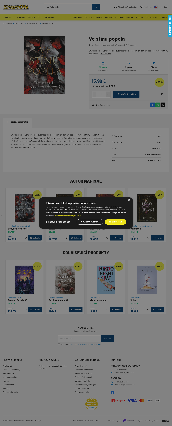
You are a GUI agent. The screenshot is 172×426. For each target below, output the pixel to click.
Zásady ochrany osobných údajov (68, 215)
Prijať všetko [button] (115, 222)
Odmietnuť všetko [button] (90, 222)
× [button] (129, 200)
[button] (58, 222)
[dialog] (86, 213)
